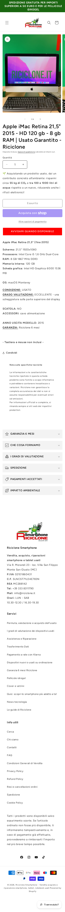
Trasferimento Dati (18, 646)
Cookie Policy (15, 802)
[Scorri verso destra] (40, 119)
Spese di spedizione (26, 152)
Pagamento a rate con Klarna (24, 654)
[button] (7, 23)
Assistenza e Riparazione (21, 638)
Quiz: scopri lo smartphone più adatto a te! (32, 694)
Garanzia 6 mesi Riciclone (22, 670)
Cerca (10, 731)
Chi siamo (12, 739)
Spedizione (13, 794)
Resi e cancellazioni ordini (22, 786)
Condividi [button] (11, 352)
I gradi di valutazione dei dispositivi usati (30, 630)
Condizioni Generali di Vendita (24, 763)
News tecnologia (17, 701)
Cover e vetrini (15, 686)
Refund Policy (15, 779)
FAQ (9, 755)
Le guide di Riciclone (19, 709)
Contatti (12, 747)
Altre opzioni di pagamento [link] (32, 221)
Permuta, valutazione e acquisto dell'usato (32, 623)
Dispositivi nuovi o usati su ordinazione (30, 662)
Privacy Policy (15, 771)
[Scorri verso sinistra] (25, 119)
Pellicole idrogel (16, 678)
